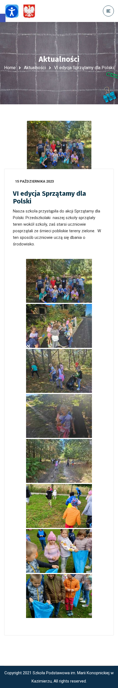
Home (10, 67)
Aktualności (35, 67)
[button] (2, 18)
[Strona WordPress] (22, 11)
